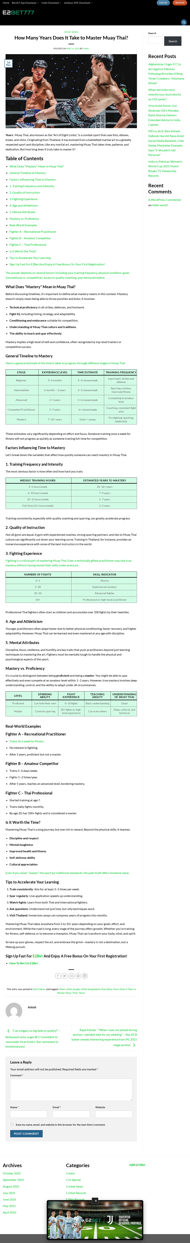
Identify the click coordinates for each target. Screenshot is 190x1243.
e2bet (61, 989)
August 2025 (11, 1186)
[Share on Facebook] (58, 976)
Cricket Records (76, 1193)
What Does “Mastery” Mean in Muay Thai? (36, 166)
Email (57, 1107)
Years (82, 992)
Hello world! (160, 205)
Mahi (86, 48)
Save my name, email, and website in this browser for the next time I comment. (60, 1124)
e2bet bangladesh (90, 989)
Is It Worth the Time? (22, 251)
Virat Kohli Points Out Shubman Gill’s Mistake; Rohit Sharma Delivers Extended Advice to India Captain (164, 115)
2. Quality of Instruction (24, 192)
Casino (70, 1173)
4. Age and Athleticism (23, 205)
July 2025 (9, 1193)
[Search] (184, 22)
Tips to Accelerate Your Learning (30, 257)
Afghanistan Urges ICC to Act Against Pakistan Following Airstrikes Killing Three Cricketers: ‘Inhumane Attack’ (166, 73)
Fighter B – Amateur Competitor (30, 238)
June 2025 (9, 1199)
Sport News (71, 32)
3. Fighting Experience (23, 199)
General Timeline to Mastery (27, 172)
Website (100, 1107)
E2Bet (38, 956)
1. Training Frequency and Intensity (31, 186)
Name (14, 1107)
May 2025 (9, 1206)
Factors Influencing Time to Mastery (32, 179)
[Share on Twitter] (65, 976)
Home (6, 2)
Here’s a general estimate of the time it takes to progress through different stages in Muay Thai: (66, 363)
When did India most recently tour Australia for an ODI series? (164, 94)
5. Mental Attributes (22, 212)
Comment (16, 1075)
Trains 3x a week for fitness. (26, 741)
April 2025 (9, 1212)
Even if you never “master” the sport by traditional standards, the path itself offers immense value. (67, 873)
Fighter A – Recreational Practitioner (32, 231)
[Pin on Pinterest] (78, 976)
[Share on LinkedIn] (85, 976)
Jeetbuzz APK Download (77, 2)
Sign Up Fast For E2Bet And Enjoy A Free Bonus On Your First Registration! (57, 264)
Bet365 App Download (24, 2)
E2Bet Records (75, 1199)
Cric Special (73, 1179)
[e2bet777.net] (21, 12)
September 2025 (13, 1179)
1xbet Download (50, 2)
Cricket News (74, 1186)
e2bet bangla (73, 989)
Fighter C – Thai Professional (27, 244)
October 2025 (12, 1173)
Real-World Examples (23, 225)
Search (152, 33)
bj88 (132, 1164)
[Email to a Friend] (71, 976)
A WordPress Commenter (164, 199)
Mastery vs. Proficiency (24, 218)
